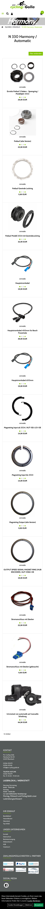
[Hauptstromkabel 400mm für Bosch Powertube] (22, 311)
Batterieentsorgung (9, 839)
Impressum (6, 847)
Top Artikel (6, 824)
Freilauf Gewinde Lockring (22, 188)
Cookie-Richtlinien (33, 901)
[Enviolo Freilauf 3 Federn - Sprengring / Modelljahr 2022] (22, 72)
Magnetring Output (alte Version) (22, 522)
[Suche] (7, 14)
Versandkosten (7, 819)
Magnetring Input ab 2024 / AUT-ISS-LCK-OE (22, 427)
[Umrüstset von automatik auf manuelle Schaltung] (22, 695)
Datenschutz (7, 837)
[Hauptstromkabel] (22, 264)
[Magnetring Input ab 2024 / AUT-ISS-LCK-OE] (22, 409)
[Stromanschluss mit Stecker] (22, 600)
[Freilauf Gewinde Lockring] (22, 169)
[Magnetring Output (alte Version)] (22, 503)
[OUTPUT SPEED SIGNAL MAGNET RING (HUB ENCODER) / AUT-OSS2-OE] (22, 551)
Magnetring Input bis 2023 (22, 475)
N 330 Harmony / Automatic (32, 27)
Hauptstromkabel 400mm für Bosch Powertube (22, 331)
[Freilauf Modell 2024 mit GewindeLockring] (22, 217)
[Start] (2, 27)
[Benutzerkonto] (12, 14)
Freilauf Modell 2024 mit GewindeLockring (22, 236)
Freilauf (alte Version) (22, 141)
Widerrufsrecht (7, 842)
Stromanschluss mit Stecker (22, 619)
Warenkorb (6, 821)
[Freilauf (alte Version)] (22, 122)
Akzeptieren (38, 905)
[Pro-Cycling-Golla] (22, 5)
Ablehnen (28, 905)
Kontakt (5, 834)
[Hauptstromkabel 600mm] (22, 361)
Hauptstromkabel (22, 283)
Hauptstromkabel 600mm (22, 380)
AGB (4, 844)
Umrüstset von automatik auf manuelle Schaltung (22, 715)
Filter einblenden (36, 54)
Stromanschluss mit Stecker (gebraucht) (22, 667)
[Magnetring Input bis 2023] (22, 456)
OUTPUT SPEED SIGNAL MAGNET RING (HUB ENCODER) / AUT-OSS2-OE (22, 570)
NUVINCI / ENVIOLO (12, 27)
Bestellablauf (7, 816)
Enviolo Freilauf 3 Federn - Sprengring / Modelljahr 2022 (22, 92)
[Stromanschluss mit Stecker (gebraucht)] (22, 648)
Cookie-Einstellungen (15, 905)
